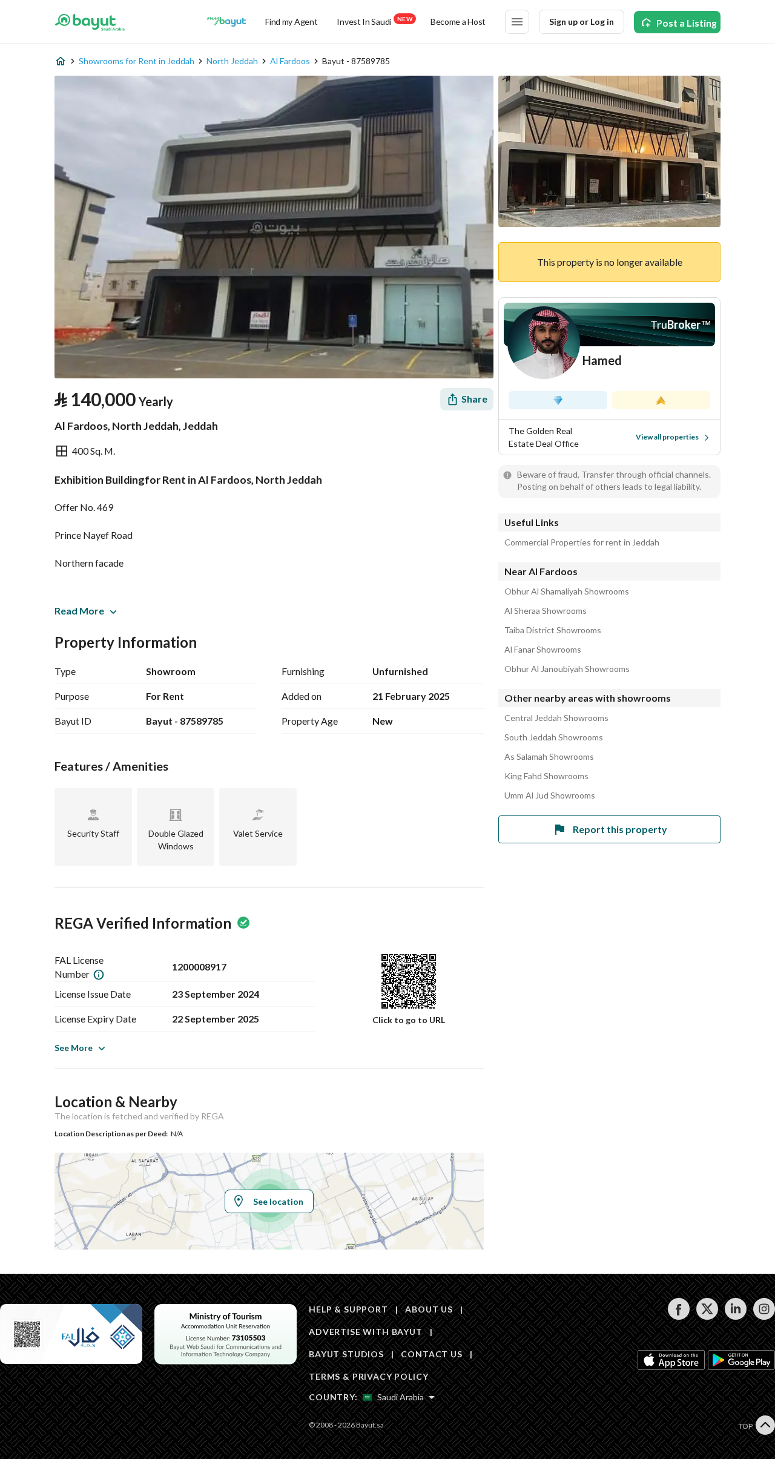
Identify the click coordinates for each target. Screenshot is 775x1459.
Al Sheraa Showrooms (545, 611)
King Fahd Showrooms (546, 776)
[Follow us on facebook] (678, 1316)
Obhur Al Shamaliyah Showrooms (566, 591)
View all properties (667, 436)
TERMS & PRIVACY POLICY (368, 1376)
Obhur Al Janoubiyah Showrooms (567, 669)
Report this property (620, 829)
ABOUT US (429, 1309)
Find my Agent (291, 21)
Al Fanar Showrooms (542, 649)
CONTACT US (431, 1354)
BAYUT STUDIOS (346, 1354)
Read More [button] (79, 610)
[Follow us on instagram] (764, 1316)
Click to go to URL (408, 1020)
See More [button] (73, 1047)
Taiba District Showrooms (552, 630)
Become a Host (458, 21)
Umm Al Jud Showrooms (549, 795)
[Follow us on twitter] (707, 1316)
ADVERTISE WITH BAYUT (366, 1331)
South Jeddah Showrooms (553, 737)
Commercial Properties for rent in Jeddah (581, 542)
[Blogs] (226, 22)
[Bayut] (89, 21)
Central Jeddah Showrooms (556, 718)
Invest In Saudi (374, 21)
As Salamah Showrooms (549, 757)
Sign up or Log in (581, 21)
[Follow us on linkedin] (735, 1316)
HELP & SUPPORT (348, 1309)
